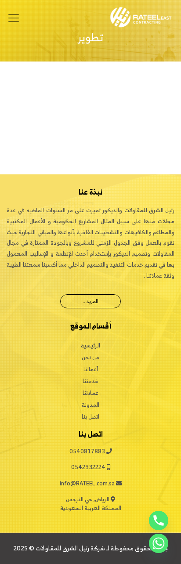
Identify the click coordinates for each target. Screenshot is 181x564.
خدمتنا (90, 381)
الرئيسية (90, 345)
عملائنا (90, 393)
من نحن (90, 357)
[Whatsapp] (158, 543)
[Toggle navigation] (13, 18)
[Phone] (158, 520)
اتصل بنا (90, 417)
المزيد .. (90, 301)
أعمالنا (90, 369)
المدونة (90, 405)
